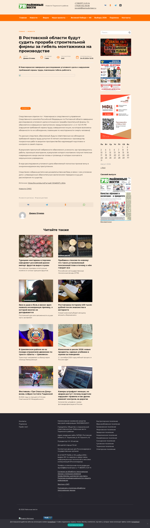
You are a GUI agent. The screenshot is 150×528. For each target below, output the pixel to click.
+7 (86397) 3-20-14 (82, 3)
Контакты (126, 18)
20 (115, 155)
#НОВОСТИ (25, 108)
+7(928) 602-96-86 (82, 6)
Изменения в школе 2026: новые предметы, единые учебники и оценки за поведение (74, 351)
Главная (23, 18)
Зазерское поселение (105, 432)
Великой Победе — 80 (81, 18)
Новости (33, 18)
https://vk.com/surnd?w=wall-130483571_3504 (46, 183)
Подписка (114, 18)
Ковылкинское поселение (106, 435)
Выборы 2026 (100, 18)
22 (123, 155)
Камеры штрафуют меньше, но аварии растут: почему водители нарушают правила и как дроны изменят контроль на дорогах (74, 395)
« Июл (103, 168)
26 (110, 158)
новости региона (27, 198)
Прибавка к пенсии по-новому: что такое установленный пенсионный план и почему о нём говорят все (75, 264)
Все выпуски (106, 222)
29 (123, 158)
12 (110, 152)
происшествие (42, 198)
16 (127, 152)
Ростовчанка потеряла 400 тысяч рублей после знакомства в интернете (75, 307)
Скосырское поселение (105, 441)
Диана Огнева (36, 213)
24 (102, 158)
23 (128, 155)
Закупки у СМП (63, 484)
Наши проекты (58, 18)
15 (123, 152)
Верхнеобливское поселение (108, 424)
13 (115, 152)
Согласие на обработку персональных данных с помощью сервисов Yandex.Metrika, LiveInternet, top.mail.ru (73, 474)
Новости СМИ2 (25, 189)
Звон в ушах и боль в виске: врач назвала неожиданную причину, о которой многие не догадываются (36, 308)
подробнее (51, 522)
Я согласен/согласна (75, 525)
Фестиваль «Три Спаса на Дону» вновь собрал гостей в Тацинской (36, 392)
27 (115, 158)
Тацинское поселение (105, 446)
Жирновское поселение (106, 430)
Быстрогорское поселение (107, 421)
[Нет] (147, 524)
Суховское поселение (105, 444)
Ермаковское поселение (106, 427)
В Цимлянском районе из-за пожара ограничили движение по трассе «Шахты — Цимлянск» (35, 351)
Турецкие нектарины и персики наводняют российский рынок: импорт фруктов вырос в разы (35, 262)
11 (105, 152)
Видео (46, 18)
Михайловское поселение (106, 438)
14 (119, 152)
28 (119, 158)
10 (101, 152)
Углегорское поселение (105, 449)
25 (106, 158)
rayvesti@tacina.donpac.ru (85, 8)
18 (106, 155)
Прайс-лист (23, 427)
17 (101, 155)
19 (110, 155)
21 (119, 155)
